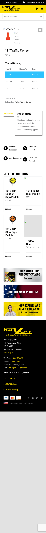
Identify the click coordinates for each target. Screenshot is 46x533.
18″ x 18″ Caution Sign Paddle (12, 194)
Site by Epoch (28, 403)
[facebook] (29, 398)
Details (9, 209)
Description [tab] (8, 113)
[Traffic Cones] (33, 226)
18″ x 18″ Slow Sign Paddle (11, 232)
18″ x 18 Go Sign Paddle (33, 192)
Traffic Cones (25, 102)
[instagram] (37, 398)
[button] (40, 30)
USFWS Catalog (11, 384)
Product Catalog (11, 390)
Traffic (17, 102)
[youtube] (41, 398)
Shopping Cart (10, 378)
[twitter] (33, 398)
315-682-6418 (14, 361)
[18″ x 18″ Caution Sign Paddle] (13, 182)
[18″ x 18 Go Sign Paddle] (33, 182)
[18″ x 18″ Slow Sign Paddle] (13, 220)
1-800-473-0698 (17, 358)
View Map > (8, 353)
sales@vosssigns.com (18, 368)
